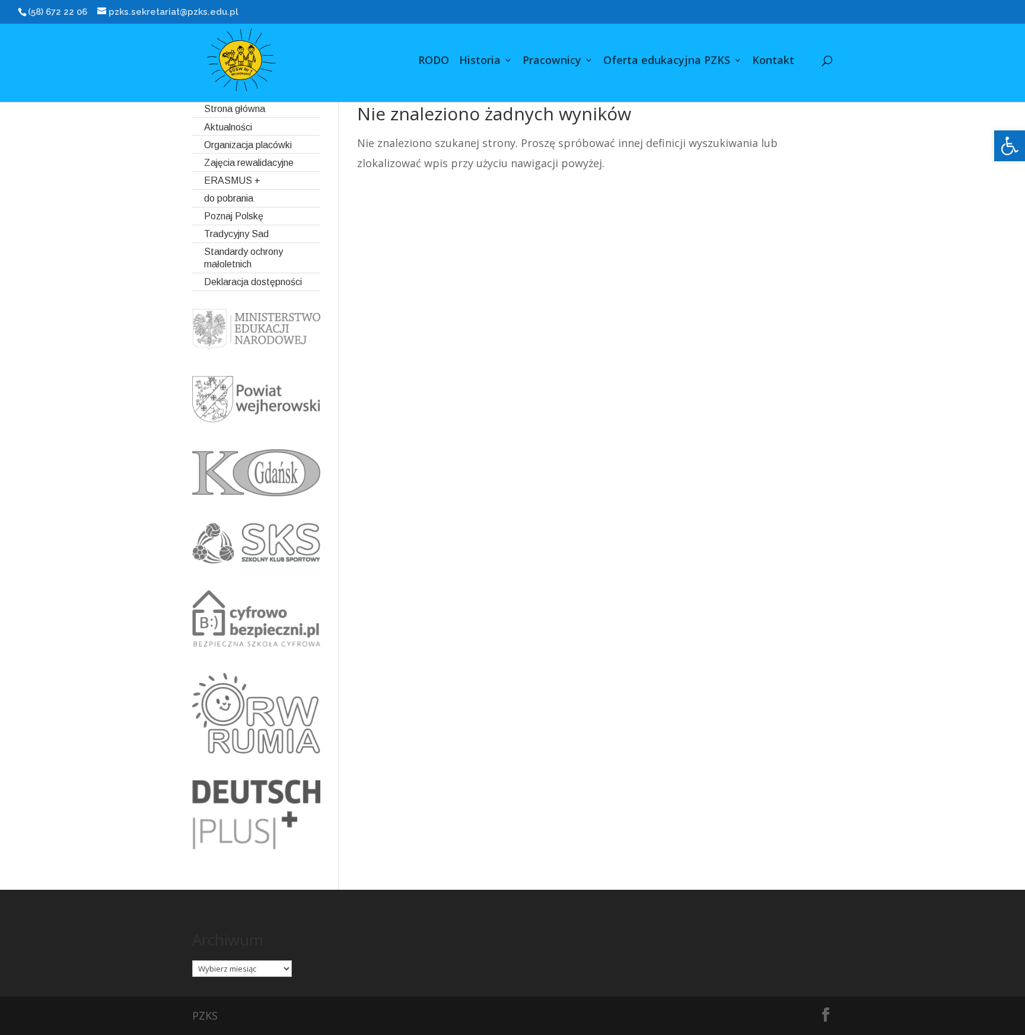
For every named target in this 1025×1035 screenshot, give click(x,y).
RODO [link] (433, 61)
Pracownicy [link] (552, 61)
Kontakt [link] (773, 61)
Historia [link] (480, 61)
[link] (1009, 145)
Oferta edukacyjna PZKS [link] (666, 61)
